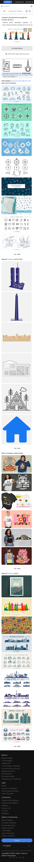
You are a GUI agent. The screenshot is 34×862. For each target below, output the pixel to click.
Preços (4, 786)
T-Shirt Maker (6, 831)
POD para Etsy (7, 774)
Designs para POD (8, 771)
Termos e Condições (9, 788)
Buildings (10, 259)
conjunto (25, 22)
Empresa (5, 805)
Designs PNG (6, 763)
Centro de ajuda (8, 794)
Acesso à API (6, 808)
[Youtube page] (20, 857)
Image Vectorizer (8, 828)
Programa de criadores (10, 800)
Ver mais (17, 254)
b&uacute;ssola (17, 81)
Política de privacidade (10, 791)
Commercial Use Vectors (11, 768)
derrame (27, 81)
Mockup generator (8, 825)
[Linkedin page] (23, 857)
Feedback (5, 813)
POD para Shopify (8, 776)
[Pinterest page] (17, 857)
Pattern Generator (8, 836)
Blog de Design (7, 758)
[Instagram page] (11, 857)
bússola (5, 22)
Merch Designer (7, 820)
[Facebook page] (14, 857)
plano (11, 22)
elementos (18, 22)
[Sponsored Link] (17, 66)
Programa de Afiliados (10, 803)
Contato (5, 811)
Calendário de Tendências (11, 779)
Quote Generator (8, 833)
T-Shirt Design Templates (11, 766)
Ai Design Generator (9, 823)
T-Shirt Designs (7, 761)
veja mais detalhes (9, 77)
